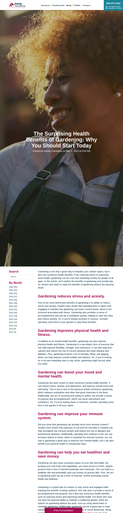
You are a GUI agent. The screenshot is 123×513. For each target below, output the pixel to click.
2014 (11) (13, 326)
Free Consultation (63, 510)
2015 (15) (13, 322)
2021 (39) (13, 303)
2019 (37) (13, 309)
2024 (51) (13, 293)
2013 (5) (12, 329)
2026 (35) (13, 287)
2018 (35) (13, 313)
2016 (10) (13, 319)
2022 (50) (13, 300)
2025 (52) (13, 290)
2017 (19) (13, 316)
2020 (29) (13, 306)
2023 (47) (13, 296)
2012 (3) (12, 332)
